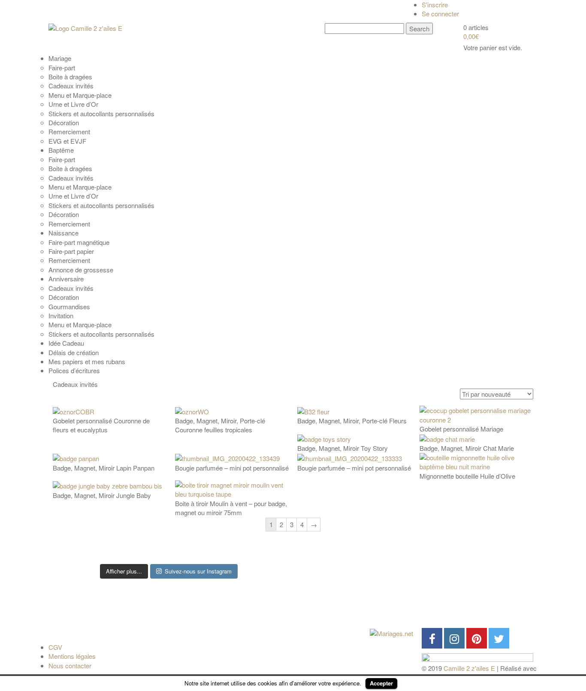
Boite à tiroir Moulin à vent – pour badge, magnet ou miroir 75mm (231, 508)
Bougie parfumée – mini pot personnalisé (232, 467)
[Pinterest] (476, 638)
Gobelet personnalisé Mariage (461, 428)
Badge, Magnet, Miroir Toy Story (342, 448)
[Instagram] (454, 638)
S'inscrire (435, 4)
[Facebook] (432, 638)
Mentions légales (72, 656)
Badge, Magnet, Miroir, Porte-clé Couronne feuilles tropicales (220, 425)
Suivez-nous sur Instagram (198, 571)
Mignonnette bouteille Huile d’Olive (467, 475)
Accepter (381, 683)
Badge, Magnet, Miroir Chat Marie (467, 448)
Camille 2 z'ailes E (469, 668)
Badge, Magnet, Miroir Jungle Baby (102, 495)
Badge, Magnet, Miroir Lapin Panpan (103, 467)
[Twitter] (499, 638)
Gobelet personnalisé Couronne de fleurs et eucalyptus (101, 425)
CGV (55, 647)
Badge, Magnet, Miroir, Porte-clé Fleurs (352, 420)
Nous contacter (69, 665)
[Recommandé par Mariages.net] (391, 632)
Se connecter (440, 13)
